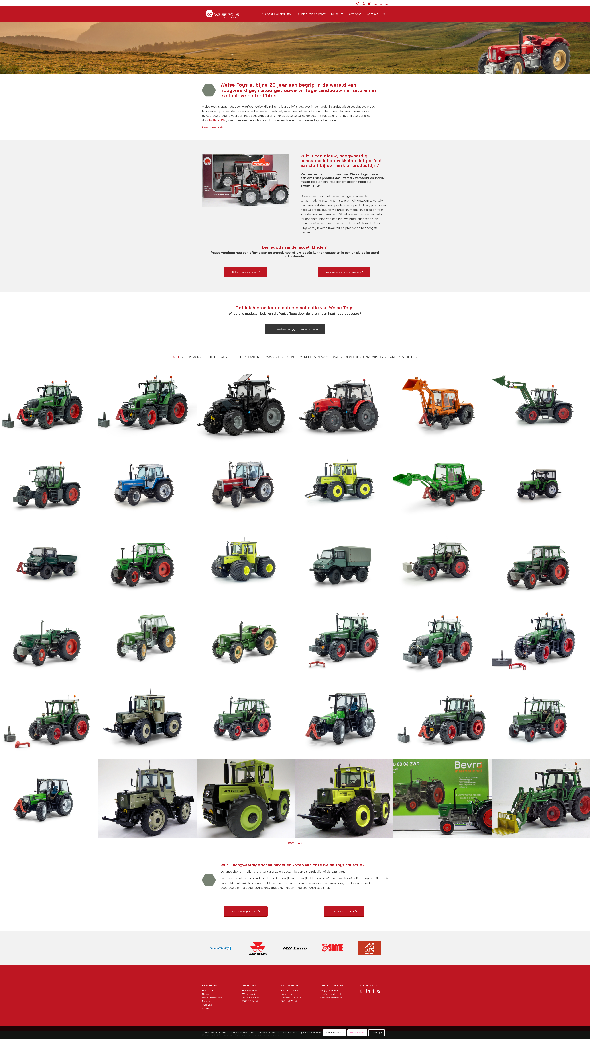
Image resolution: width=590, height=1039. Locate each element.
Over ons (207, 1004)
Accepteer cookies (335, 1032)
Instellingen (376, 1032)
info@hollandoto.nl (330, 994)
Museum (206, 1001)
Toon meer (295, 843)
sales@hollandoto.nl (331, 997)
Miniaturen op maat (212, 997)
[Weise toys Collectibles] (222, 14)
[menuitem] (352, 3)
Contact (206, 1008)
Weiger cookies (357, 1032)
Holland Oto (208, 990)
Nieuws (206, 994)
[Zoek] (384, 14)
